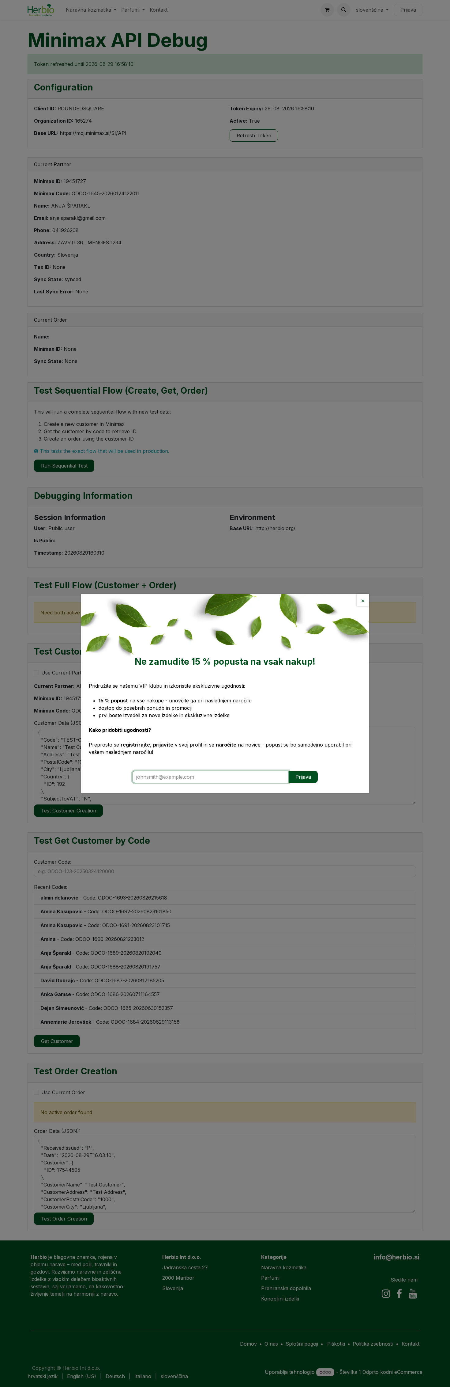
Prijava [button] (303, 777)
